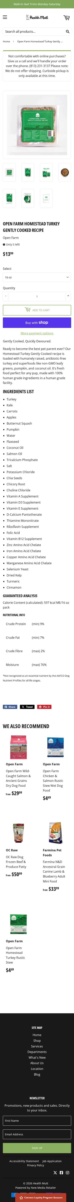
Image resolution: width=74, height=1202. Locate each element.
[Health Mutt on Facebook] (61, 1173)
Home (6, 41)
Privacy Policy (35, 1165)
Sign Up (37, 1148)
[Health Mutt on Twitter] (55, 1173)
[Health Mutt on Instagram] (67, 1173)
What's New (37, 1057)
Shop (37, 1041)
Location (37, 1069)
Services (37, 1046)
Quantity (9, 288)
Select (7, 269)
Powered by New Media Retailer (35, 1187)
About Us (37, 1063)
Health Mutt (40, 1183)
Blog (37, 1074)
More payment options (37, 333)
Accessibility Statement (24, 1161)
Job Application (52, 1161)
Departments (37, 1052)
